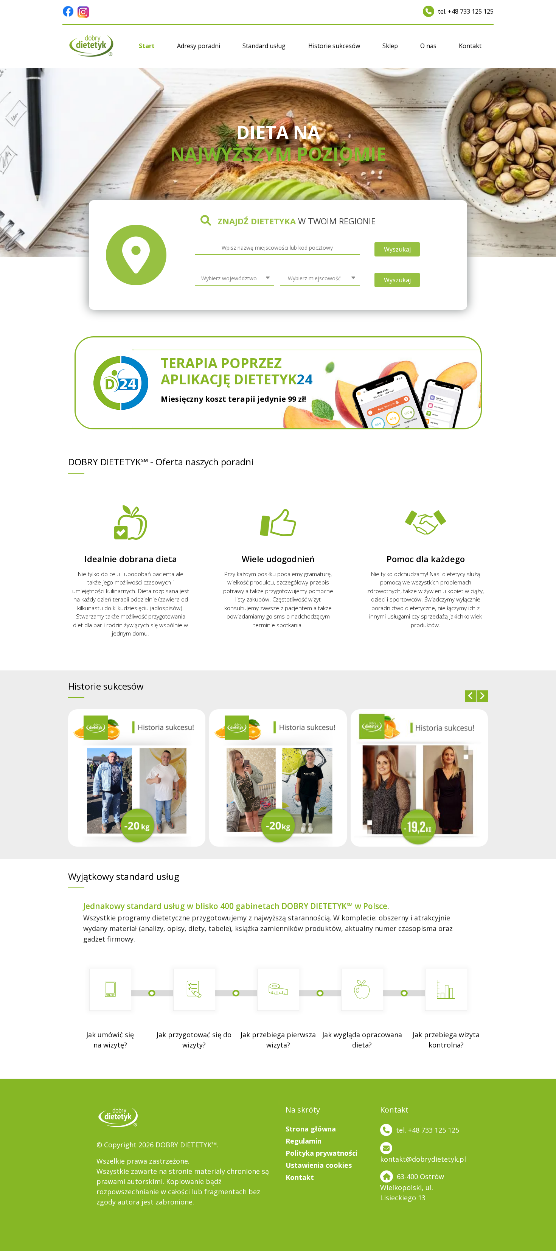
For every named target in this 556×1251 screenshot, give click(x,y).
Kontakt (470, 46)
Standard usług (264, 46)
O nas (428, 46)
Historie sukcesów (334, 46)
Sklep (390, 46)
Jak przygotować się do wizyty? (194, 1039)
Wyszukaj (397, 249)
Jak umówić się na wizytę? (110, 1039)
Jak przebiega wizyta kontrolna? (446, 1039)
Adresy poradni (198, 46)
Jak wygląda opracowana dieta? (362, 1039)
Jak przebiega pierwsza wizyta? (278, 1039)
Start (147, 46)
